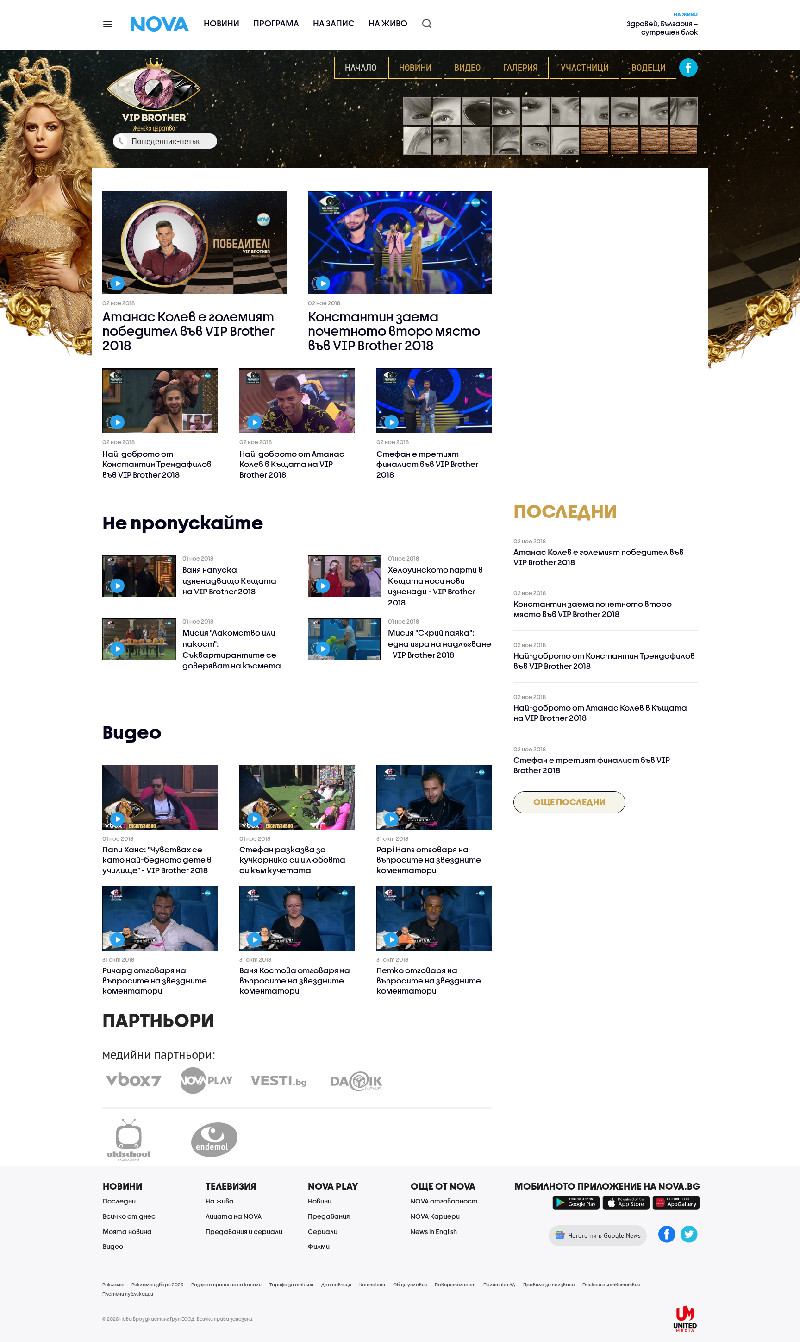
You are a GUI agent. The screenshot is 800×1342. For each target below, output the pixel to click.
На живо (388, 23)
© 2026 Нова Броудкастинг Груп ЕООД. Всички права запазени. (178, 1319)
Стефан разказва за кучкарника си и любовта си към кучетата (292, 859)
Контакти (372, 1284)
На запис (334, 23)
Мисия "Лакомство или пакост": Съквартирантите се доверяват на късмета (231, 649)
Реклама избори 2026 (157, 1284)
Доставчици (336, 1284)
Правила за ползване (549, 1284)
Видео (467, 67)
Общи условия (410, 1284)
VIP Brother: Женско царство (159, 95)
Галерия (520, 67)
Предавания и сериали (244, 1231)
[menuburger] (108, 23)
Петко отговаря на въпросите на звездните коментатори (428, 980)
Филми (319, 1246)
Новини (221, 23)
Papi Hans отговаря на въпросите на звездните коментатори (428, 859)
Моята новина (127, 1231)
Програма (276, 23)
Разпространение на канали (226, 1284)
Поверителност (455, 1284)
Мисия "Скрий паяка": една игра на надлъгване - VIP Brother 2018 (439, 643)
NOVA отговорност (444, 1201)
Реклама (113, 1284)
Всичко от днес (129, 1216)
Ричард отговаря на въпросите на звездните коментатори (154, 980)
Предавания (329, 1216)
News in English (434, 1231)
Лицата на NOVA (234, 1216)
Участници (585, 67)
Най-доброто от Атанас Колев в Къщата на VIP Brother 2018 (291, 464)
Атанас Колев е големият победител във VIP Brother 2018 (188, 331)
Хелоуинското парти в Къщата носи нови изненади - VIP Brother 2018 (435, 586)
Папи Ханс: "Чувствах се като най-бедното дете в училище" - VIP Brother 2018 (157, 859)
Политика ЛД (499, 1284)
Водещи (648, 67)
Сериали (323, 1231)
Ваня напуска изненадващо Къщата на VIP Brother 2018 (229, 580)
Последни (119, 1201)
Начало (360, 67)
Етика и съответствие (611, 1284)
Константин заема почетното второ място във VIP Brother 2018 (394, 331)
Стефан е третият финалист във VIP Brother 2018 (427, 464)
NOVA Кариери (435, 1216)
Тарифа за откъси (291, 1284)
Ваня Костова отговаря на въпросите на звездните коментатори (294, 980)
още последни (569, 802)
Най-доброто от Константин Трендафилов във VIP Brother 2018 (157, 464)
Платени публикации (127, 1294)
